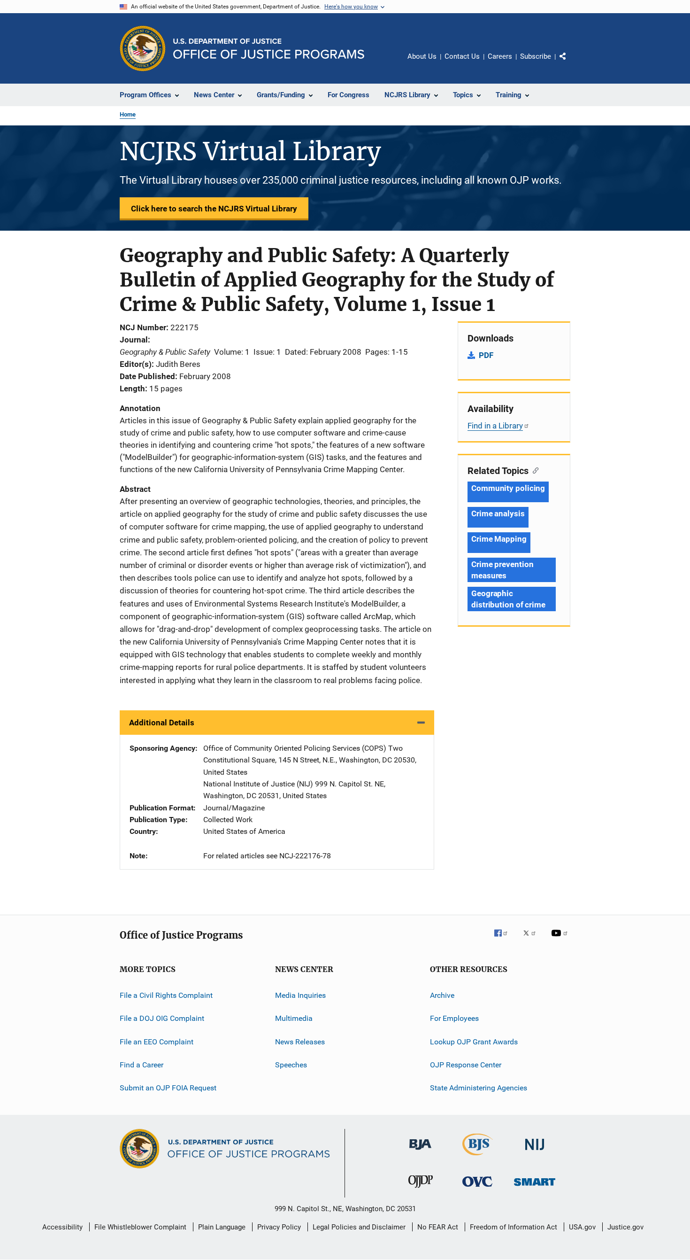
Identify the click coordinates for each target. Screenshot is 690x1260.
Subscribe (535, 56)
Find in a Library (495, 425)
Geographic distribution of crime (508, 599)
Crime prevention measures (502, 570)
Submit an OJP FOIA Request (168, 1087)
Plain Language (221, 1227)
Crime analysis (498, 513)
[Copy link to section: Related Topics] (533, 469)
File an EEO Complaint (156, 1041)
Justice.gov (625, 1227)
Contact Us (462, 56)
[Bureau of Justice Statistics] (477, 1157)
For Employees (454, 1018)
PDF (486, 355)
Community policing (508, 488)
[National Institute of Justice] (534, 1151)
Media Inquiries (300, 995)
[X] (532, 939)
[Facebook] (504, 939)
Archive (442, 995)
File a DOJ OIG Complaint (162, 1018)
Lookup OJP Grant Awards (474, 1041)
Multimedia (294, 1018)
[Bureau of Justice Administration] (420, 1151)
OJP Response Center (465, 1064)
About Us (422, 56)
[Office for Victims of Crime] (477, 1188)
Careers (500, 56)
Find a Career (141, 1064)
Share (570, 63)
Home (128, 114)
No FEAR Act (437, 1227)
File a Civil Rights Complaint (166, 995)
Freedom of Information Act (513, 1227)
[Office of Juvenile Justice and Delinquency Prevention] (420, 1190)
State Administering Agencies (478, 1087)
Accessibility (62, 1227)
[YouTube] (561, 939)
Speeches (291, 1064)
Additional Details (161, 722)
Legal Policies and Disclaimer (359, 1227)
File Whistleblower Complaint (140, 1227)
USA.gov (582, 1227)
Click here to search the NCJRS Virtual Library (214, 208)
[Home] (268, 49)
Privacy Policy (279, 1227)
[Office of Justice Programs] (143, 48)
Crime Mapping (499, 539)
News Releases (300, 1041)
